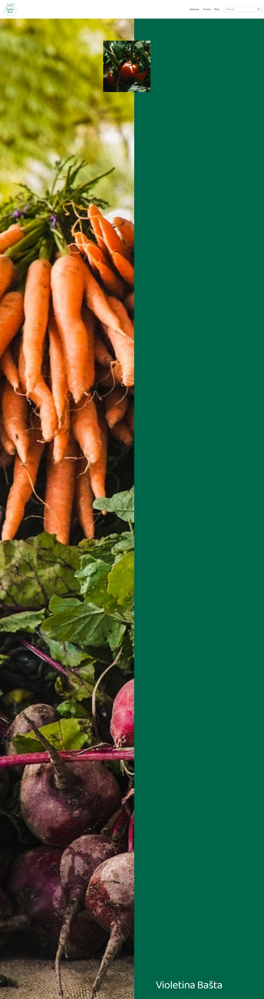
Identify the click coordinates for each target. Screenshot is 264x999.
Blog (217, 9)
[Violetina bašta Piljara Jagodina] (10, 9)
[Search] (259, 9)
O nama (207, 9)
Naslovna (194, 9)
